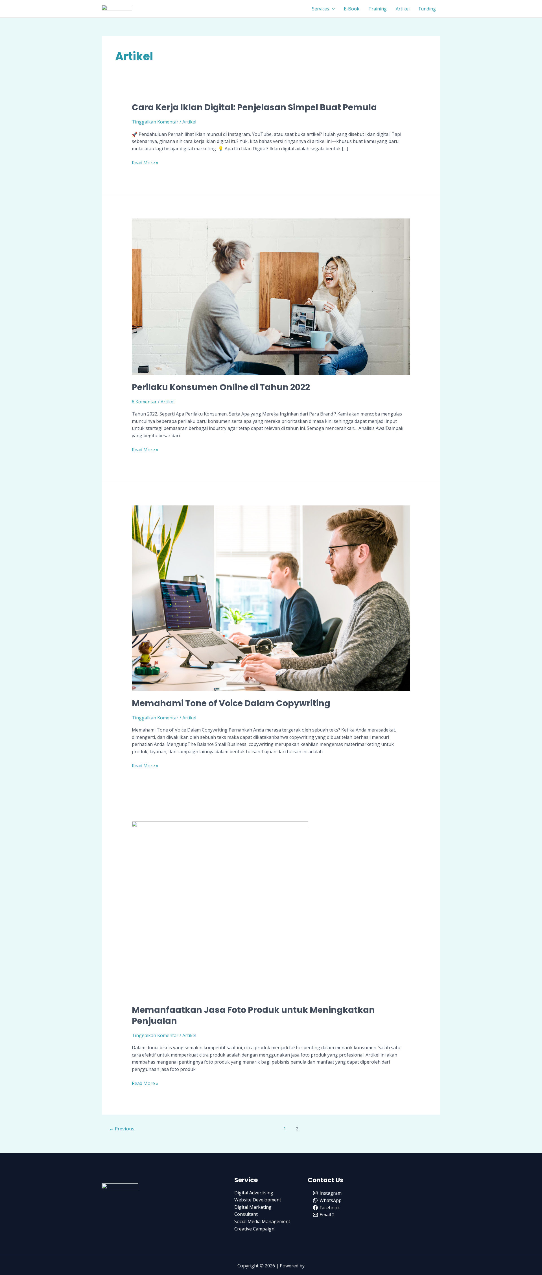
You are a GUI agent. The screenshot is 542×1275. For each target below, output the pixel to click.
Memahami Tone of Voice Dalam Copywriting (231, 703)
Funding (427, 9)
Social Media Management (262, 1221)
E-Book (351, 9)
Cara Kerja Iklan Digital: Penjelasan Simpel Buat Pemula (254, 107)
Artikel (403, 9)
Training (377, 9)
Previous (121, 1128)
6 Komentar (144, 402)
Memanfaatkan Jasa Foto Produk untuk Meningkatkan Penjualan (253, 1015)
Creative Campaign (254, 1229)
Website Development (257, 1200)
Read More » (145, 162)
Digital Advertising (253, 1193)
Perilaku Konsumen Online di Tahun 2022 (221, 387)
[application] (332, 9)
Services (320, 9)
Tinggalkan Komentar (155, 122)
